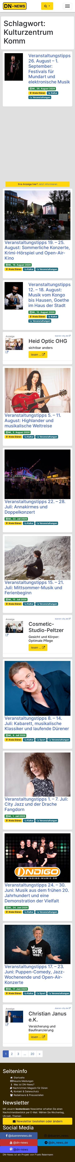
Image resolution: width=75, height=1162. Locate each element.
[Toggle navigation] (67, 6)
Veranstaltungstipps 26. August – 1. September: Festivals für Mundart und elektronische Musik (49, 68)
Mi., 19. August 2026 (19, 264)
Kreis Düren (38, 93)
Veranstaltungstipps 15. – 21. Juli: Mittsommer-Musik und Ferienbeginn (34, 588)
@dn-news (20, 1142)
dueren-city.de (61, 336)
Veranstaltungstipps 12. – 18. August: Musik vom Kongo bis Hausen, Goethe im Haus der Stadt (49, 295)
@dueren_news (57, 1135)
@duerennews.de (19, 1135)
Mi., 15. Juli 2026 (17, 599)
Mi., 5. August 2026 (19, 432)
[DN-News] (16, 6)
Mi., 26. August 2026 (43, 88)
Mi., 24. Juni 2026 (18, 907)
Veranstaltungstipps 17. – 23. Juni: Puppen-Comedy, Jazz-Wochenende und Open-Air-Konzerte (35, 974)
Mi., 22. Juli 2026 (17, 518)
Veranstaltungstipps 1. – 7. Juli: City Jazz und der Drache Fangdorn (36, 804)
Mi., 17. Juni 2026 (17, 989)
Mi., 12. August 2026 (43, 312)
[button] (47, 6)
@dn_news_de (58, 1142)
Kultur (53, 93)
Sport (42, 739)
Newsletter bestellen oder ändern (39, 1121)
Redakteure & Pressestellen (28, 1095)
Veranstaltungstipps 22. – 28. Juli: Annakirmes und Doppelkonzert (35, 507)
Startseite (18, 1077)
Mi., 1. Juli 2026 (16, 816)
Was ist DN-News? (23, 1084)
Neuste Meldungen (23, 1081)
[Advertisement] (37, 144)
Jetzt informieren (47, 184)
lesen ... (36, 354)
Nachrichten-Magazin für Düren (30, 1088)
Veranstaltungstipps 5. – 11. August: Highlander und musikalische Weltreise (33, 420)
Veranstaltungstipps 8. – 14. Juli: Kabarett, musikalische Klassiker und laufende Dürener (37, 723)
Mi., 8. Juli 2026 (16, 735)
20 (32, 1054)
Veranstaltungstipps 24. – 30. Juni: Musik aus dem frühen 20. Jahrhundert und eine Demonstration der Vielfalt (37, 892)
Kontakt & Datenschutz (26, 1091)
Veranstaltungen (41, 97)
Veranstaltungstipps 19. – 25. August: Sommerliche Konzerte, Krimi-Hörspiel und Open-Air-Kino (37, 250)
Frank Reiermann (44, 1154)
